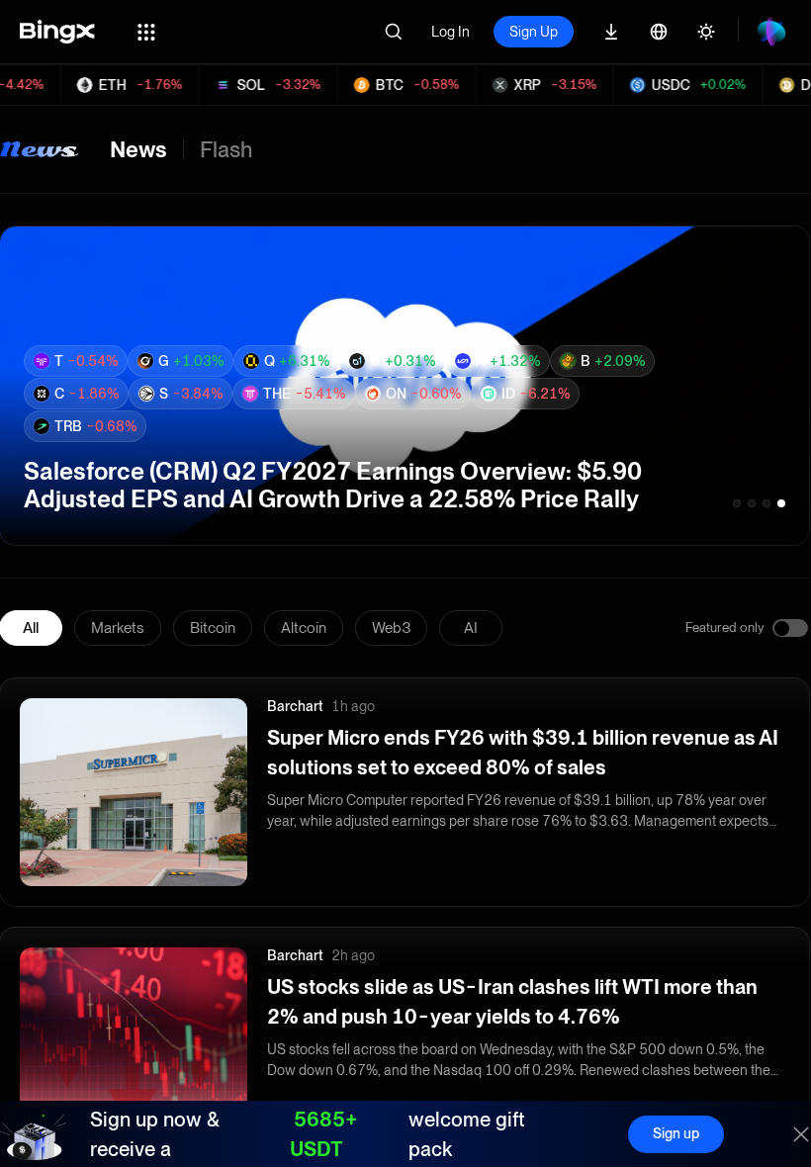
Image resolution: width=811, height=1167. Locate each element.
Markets (117, 628)
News (138, 149)
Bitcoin (212, 628)
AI (471, 628)
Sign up (676, 1133)
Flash (226, 149)
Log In (450, 32)
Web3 (391, 628)
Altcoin (303, 628)
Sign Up (533, 32)
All (31, 628)
